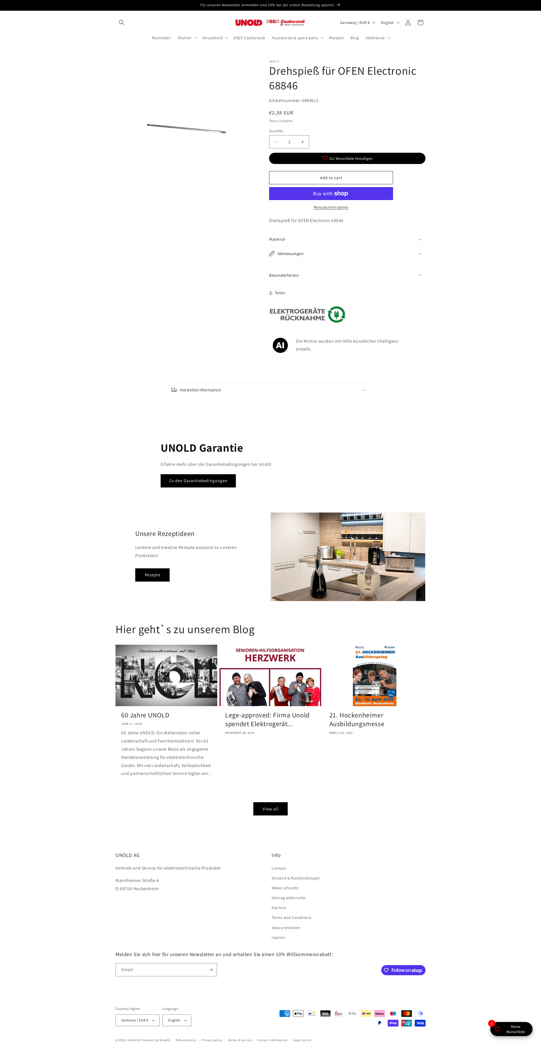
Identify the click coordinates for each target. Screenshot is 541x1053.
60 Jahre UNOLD (145, 715)
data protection (286, 927)
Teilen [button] (280, 292)
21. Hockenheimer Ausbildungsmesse (357, 719)
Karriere (279, 907)
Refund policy (186, 1040)
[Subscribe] (210, 969)
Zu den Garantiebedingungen (198, 480)
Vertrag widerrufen (289, 897)
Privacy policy (211, 1040)
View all (271, 809)
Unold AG (134, 1040)
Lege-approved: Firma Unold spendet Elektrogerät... (267, 719)
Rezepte (152, 574)
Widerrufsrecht (285, 887)
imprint (278, 937)
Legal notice (302, 1040)
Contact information (272, 1040)
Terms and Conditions (292, 917)
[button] (122, 22)
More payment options (331, 207)
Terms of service (240, 1040)
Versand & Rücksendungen (296, 878)
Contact (279, 868)
